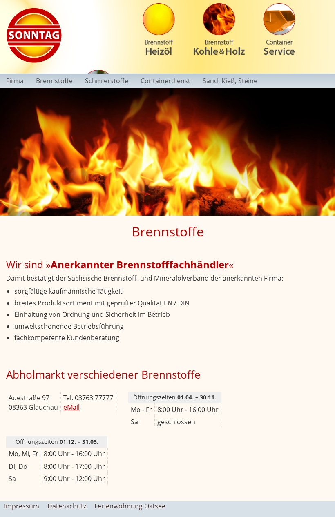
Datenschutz (66, 505)
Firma (15, 80)
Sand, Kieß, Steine (230, 80)
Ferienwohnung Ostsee (129, 505)
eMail (71, 407)
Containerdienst (165, 80)
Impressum (21, 505)
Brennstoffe (54, 80)
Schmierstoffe (106, 80)
